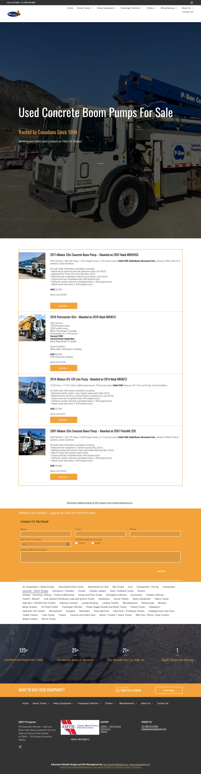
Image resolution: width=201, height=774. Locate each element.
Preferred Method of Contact (88, 539)
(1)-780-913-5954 (28, 3)
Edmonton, (105, 729)
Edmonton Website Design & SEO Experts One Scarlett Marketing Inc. (100, 503)
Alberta (103, 731)
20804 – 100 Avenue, (110, 726)
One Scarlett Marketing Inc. (116, 764)
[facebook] (192, 3)
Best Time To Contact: (31, 539)
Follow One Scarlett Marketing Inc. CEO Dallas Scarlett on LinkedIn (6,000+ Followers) (100, 767)
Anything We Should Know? (34, 550)
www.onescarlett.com (139, 764)
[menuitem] (70, 8)
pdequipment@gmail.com (154, 729)
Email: (78, 529)
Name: (24, 529)
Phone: (133, 529)
